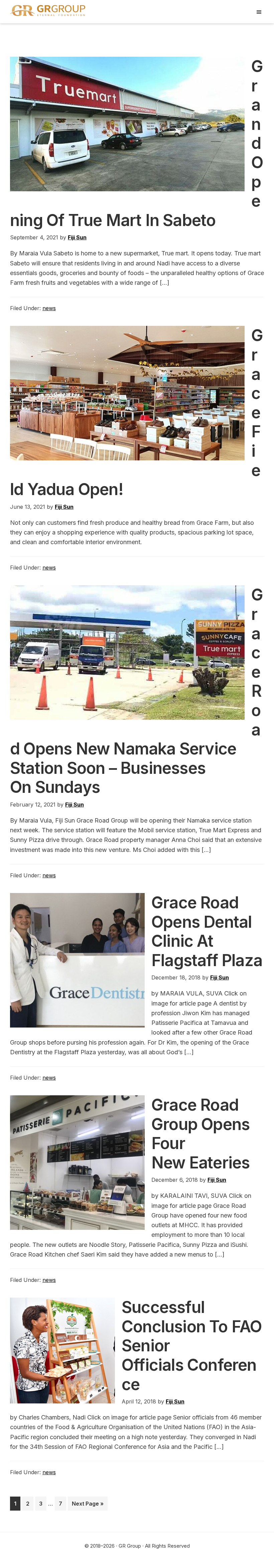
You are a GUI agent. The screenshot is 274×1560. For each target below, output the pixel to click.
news (49, 308)
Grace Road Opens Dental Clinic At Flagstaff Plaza (206, 931)
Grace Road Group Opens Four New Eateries (200, 1133)
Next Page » (88, 1505)
